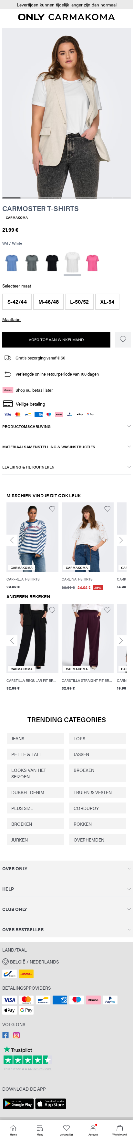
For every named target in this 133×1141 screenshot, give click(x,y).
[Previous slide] (11, 540)
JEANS (17, 738)
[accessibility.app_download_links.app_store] (51, 1109)
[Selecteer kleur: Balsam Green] (32, 263)
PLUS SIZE (22, 808)
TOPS (79, 738)
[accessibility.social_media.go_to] (5, 1036)
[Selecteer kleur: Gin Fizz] (92, 263)
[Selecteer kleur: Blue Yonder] (12, 263)
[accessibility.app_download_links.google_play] (18, 1109)
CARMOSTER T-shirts (40, 208)
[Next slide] (121, 540)
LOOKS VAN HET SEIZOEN (28, 773)
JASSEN (81, 754)
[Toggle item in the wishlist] (123, 340)
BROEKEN (84, 770)
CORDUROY (86, 808)
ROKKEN (83, 824)
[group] (32, 546)
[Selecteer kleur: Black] (52, 263)
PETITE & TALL (26, 754)
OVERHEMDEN (89, 839)
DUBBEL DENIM (27, 792)
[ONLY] (66, 18)
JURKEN (19, 839)
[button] (66, 4)
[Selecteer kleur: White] (72, 263)
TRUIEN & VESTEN (93, 792)
